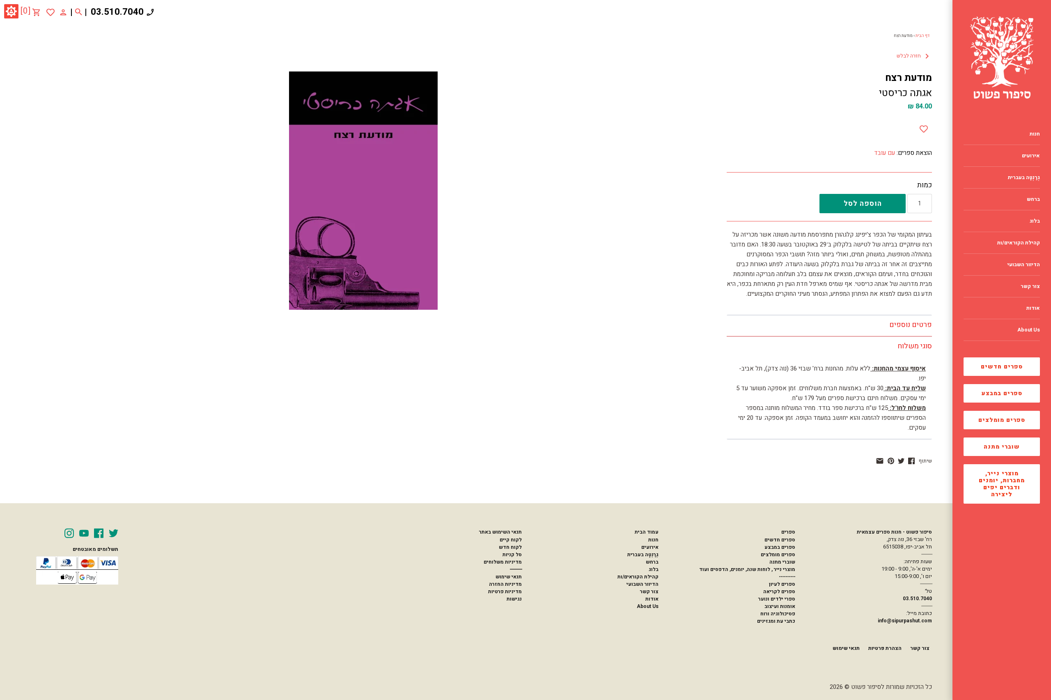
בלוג (654, 569)
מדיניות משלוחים (503, 562)
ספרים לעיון (782, 584)
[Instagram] (69, 533)
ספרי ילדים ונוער (776, 599)
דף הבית (922, 36)
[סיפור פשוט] (1001, 57)
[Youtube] (84, 533)
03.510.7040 (117, 11)
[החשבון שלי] (63, 12)
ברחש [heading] (1033, 199)
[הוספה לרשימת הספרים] (924, 127)
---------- (787, 576)
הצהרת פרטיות (885, 648)
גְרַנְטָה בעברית (643, 554)
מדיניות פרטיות (505, 591)
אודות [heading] (1033, 308)
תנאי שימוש (509, 576)
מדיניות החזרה (505, 584)
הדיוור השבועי (642, 584)
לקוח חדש (510, 547)
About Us (648, 606)
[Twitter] (113, 533)
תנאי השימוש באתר (500, 532)
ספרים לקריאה (779, 591)
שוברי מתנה (1002, 446)
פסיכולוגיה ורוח (777, 613)
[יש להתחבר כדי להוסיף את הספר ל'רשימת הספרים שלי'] (50, 12)
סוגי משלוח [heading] (914, 346)
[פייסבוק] (911, 460)
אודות (652, 599)
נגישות (514, 599)
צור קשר (649, 591)
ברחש (652, 562)
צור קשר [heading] (1030, 286)
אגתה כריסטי (905, 93)
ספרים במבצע (1002, 393)
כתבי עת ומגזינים (776, 621)
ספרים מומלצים (1001, 420)
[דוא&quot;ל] (880, 460)
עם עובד (884, 152)
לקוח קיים (511, 539)
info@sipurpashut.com (905, 620)
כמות (924, 185)
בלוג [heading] (1035, 221)
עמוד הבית (647, 532)
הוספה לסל (863, 203)
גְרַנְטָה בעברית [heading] (1024, 177)
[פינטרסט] (891, 460)
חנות (653, 539)
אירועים (650, 547)
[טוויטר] (901, 460)
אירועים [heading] (1031, 155)
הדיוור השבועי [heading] (1023, 264)
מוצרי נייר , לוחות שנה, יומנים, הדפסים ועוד (747, 569)
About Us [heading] (1028, 330)
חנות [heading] (1035, 134)
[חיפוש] (78, 12)
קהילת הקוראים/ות (638, 576)
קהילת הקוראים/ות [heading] (1018, 242)
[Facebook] (98, 533)
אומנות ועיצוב (779, 606)
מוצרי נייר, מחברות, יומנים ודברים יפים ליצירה (1002, 484)
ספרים (788, 532)
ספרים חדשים (1002, 366)
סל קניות (512, 554)
